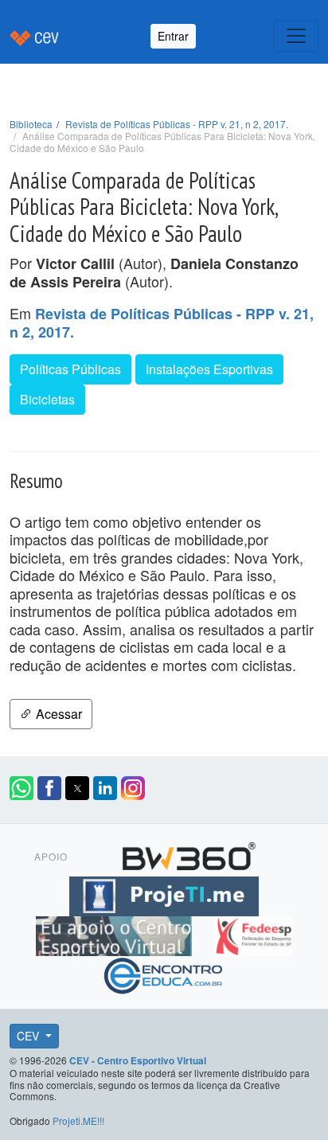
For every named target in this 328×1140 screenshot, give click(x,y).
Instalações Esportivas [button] (209, 369)
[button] (21, 788)
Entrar (173, 36)
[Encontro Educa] (163, 973)
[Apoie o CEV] (115, 933)
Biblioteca (31, 124)
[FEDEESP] (253, 933)
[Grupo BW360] (188, 854)
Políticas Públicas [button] (70, 369)
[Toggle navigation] (296, 36)
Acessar (57, 714)
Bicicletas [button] (47, 399)
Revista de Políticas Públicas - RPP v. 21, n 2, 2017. (176, 124)
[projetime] (164, 894)
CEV (29, 1036)
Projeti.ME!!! (78, 1120)
